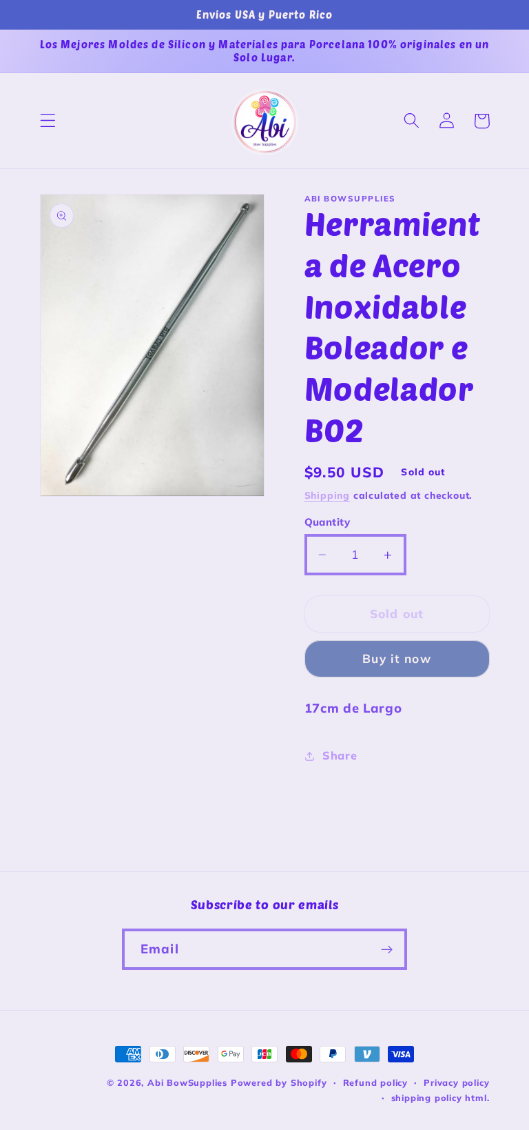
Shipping (327, 495)
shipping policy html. (440, 1097)
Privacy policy (456, 1082)
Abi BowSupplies (187, 1082)
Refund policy (375, 1082)
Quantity (327, 521)
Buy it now (396, 658)
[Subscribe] (386, 949)
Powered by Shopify (279, 1082)
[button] (47, 121)
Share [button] (339, 755)
